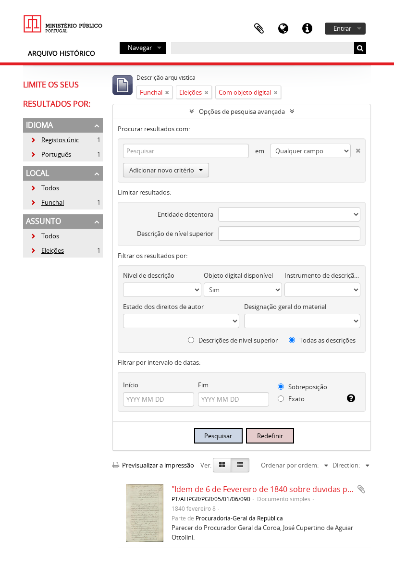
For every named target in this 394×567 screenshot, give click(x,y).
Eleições (47, 250)
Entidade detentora (185, 214)
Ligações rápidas (307, 29)
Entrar (342, 28)
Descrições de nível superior (237, 340)
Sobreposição (307, 386)
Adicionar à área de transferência (361, 489)
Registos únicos (58, 140)
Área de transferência (259, 29)
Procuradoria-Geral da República (239, 518)
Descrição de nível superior (175, 233)
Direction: (346, 465)
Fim (203, 385)
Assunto (43, 221)
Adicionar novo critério (161, 170)
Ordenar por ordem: (290, 465)
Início (130, 385)
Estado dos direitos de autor (163, 306)
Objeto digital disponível (238, 275)
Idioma (283, 29)
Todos (50, 188)
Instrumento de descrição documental (322, 275)
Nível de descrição (148, 275)
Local (37, 173)
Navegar (140, 47)
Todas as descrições (327, 340)
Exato (296, 398)
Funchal (47, 202)
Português (50, 154)
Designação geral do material (285, 306)
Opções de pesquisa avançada (242, 111)
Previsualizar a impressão (157, 465)
